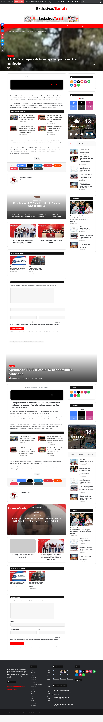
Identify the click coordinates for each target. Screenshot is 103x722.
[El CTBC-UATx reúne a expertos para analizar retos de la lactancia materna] (63, 680)
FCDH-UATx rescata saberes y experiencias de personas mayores (85, 151)
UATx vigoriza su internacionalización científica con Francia (84, 168)
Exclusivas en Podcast (36, 684)
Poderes (33, 696)
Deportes (33, 672)
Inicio (22, 26)
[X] (2, 27)
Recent (81, 144)
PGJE (37, 159)
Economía (33, 677)
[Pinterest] (2, 34)
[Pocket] (2, 37)
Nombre (12, 306)
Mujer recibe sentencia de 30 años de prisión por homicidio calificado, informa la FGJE (17, 268)
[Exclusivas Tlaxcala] (51, 9)
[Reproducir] (56, 85)
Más (78, 26)
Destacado (36, 197)
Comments (90, 144)
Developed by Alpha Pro (41, 712)
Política (71, 26)
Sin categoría (34, 705)
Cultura (32, 670)
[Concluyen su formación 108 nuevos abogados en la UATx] (70, 675)
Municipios (39, 26)
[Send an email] (19, 67)
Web (39, 314)
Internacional (59, 26)
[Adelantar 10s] (60, 84)
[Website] (20, 180)
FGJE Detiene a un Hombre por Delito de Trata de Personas (37, 204)
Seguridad (14, 31)
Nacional (49, 26)
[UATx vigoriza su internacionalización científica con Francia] (74, 169)
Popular (72, 144)
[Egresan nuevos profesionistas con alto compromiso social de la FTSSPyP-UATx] (74, 185)
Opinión (33, 693)
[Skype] (2, 40)
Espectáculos (34, 682)
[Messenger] (2, 44)
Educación (29, 26)
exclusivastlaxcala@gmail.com (16, 686)
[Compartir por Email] (2, 47)
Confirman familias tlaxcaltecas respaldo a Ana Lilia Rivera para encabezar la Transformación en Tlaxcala (86, 160)
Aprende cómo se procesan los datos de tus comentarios (44, 331)
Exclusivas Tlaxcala (14, 67)
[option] (36, 204)
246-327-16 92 (12, 689)
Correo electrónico (15, 314)
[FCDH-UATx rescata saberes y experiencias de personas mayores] (74, 151)
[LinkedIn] (2, 30)
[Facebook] (2, 24)
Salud (32, 700)
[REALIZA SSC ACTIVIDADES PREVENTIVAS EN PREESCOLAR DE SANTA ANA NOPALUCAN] (14, 117)
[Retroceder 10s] (51, 84)
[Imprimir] (2, 50)
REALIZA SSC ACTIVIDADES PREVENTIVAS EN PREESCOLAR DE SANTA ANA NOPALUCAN (27, 117)
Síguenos (78, 680)
